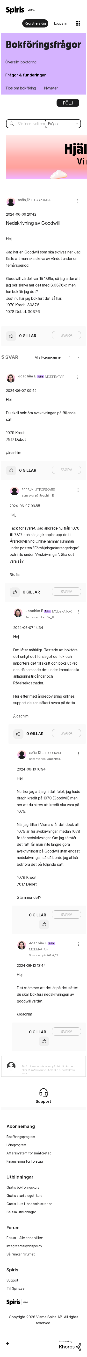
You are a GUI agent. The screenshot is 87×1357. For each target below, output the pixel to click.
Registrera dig (35, 23)
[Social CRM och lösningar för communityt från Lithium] (70, 1345)
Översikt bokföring (20, 62)
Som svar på (38, 495)
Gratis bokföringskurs (23, 1187)
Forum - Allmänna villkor (25, 1238)
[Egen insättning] (69, 357)
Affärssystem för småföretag (29, 1153)
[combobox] (43, 123)
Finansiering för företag (25, 1161)
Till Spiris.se (15, 1288)
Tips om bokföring (20, 88)
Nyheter (51, 88)
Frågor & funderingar (25, 75)
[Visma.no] (20, 10)
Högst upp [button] (7, 1343)
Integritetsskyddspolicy (24, 1246)
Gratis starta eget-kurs (24, 1195)
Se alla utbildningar (21, 1212)
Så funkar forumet (21, 1254)
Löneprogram (16, 1145)
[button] (78, 201)
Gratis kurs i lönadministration (29, 1204)
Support (12, 1280)
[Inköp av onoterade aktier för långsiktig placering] (78, 357)
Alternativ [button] (68, 104)
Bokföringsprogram (21, 1137)
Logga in (60, 23)
